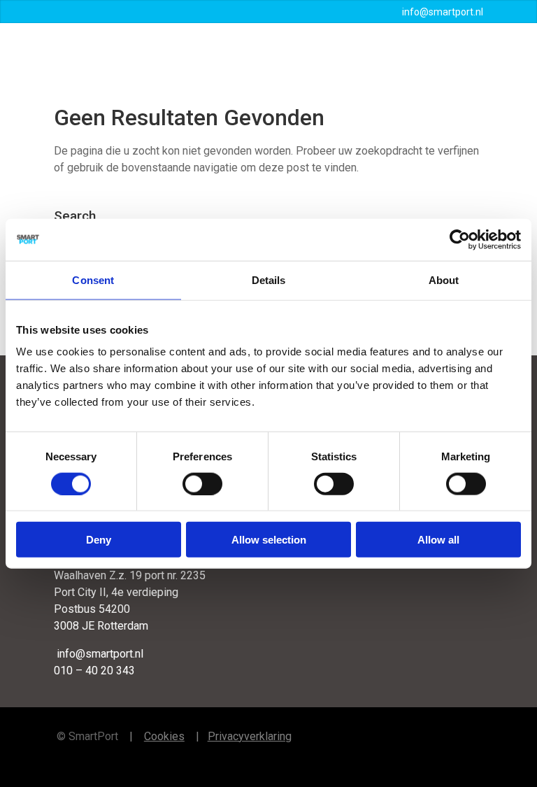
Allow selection (268, 540)
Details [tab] (269, 279)
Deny (98, 540)
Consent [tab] (93, 279)
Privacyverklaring (250, 736)
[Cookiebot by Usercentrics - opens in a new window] (460, 239)
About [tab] (444, 279)
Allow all (438, 540)
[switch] (202, 483)
